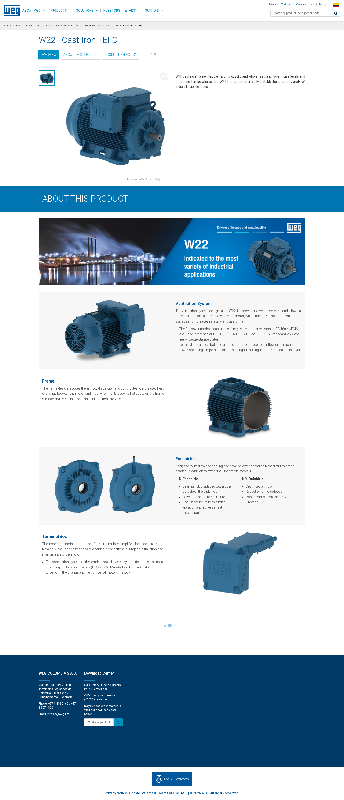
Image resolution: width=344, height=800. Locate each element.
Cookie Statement (142, 793)
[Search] (335, 14)
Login (324, 4)
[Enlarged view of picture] (115, 123)
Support (152, 10)
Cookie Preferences (176, 779)
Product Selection (121, 54)
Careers (301, 4)
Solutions (85, 10)
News (272, 4)
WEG (10, 10)
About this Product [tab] (80, 54)
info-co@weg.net (58, 714)
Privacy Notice (116, 793)
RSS (184, 793)
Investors (111, 10)
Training (286, 4)
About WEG (31, 10)
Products (58, 10)
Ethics (130, 10)
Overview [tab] (48, 54)
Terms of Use (168, 793)
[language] (337, 5)
